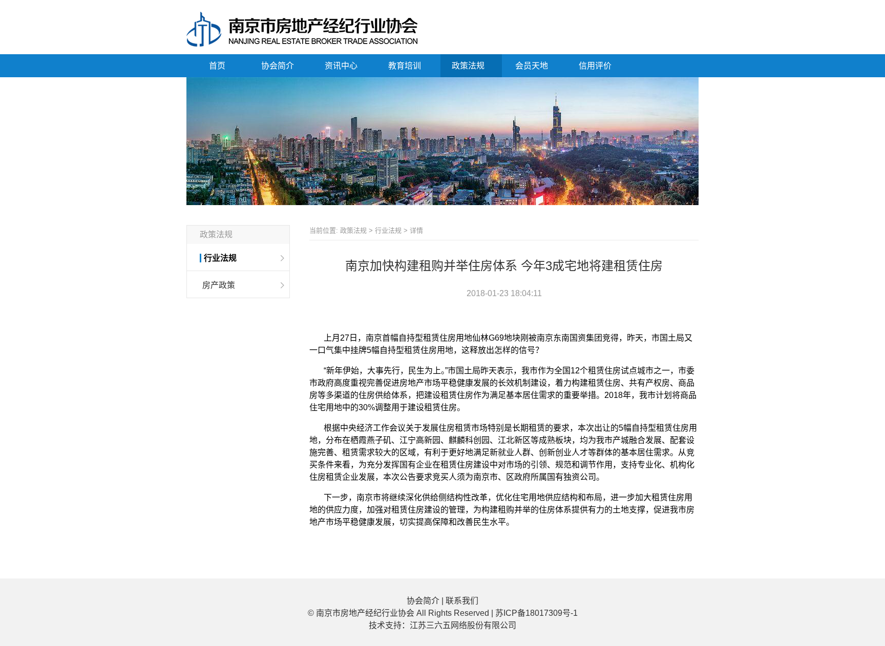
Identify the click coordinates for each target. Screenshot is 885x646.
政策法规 (469, 65)
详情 (416, 230)
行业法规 (220, 258)
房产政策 (218, 285)
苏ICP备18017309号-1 (536, 613)
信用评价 (596, 65)
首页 (217, 65)
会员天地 (532, 65)
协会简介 (278, 65)
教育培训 (405, 65)
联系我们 (462, 600)
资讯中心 (342, 65)
